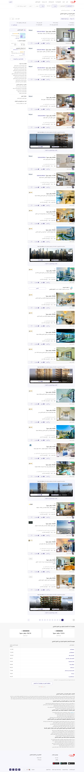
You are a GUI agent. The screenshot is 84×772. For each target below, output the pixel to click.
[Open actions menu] (29, 43)
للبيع (67, 2)
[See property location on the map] (58, 40)
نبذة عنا (56, 758)
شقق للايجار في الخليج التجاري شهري (20, 72)
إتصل (47, 43)
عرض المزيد (15, 25)
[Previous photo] (57, 35)
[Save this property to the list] (32, 43)
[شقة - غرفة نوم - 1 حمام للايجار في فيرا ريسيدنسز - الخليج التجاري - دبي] (51, 120)
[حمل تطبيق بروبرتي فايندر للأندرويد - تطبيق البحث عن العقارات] (63, 763)
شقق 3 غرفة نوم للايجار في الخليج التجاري (19, 75)
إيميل (42, 43)
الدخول (10, 2)
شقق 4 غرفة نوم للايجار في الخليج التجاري (19, 78)
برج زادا (72, 673)
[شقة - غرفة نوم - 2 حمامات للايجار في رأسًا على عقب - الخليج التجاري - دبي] (51, 565)
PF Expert (39, 760)
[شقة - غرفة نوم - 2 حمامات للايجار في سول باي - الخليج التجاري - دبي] (51, 337)
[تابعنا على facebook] (16, 770)
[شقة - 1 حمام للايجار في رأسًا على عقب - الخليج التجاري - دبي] (51, 102)
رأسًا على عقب (71, 655)
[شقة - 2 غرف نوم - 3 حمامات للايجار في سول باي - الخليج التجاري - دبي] (51, 355)
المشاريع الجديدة (58, 2)
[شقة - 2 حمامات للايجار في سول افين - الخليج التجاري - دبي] (51, 198)
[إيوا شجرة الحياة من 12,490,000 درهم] (51, 255)
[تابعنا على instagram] (19, 770)
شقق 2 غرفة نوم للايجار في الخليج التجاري (19, 70)
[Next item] (11, 40)
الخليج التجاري (69, 6)
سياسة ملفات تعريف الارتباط (56, 769)
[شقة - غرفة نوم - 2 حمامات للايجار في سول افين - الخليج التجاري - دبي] (51, 234)
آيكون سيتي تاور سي (70, 658)
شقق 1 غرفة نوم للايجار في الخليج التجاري (19, 67)
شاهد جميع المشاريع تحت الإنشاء (51, 150)
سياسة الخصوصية (65, 769)
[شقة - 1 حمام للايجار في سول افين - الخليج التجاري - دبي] (51, 275)
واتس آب (36, 43)
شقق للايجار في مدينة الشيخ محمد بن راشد (19, 88)
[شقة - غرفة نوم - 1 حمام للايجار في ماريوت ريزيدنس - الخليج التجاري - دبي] (51, 54)
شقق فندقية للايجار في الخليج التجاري (20, 77)
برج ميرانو (72, 667)
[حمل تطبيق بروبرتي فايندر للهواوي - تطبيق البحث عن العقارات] (56, 763)
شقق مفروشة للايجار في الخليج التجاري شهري (19, 73)
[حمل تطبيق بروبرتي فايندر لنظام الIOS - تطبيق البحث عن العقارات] (71, 763)
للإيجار (64, 2)
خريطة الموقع (48, 769)
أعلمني (37, 288)
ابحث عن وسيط (44, 2)
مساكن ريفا (72, 664)
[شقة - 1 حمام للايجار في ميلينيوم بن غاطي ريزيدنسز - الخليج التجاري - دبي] (51, 510)
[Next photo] (74, 35)
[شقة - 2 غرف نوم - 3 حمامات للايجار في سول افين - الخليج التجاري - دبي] (51, 301)
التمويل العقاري (37, 2)
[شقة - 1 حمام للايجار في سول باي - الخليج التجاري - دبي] (51, 433)
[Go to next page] (29, 620)
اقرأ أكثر (23, 54)
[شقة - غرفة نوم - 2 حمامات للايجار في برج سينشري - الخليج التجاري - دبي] (51, 162)
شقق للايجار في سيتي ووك (22, 91)
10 (39, 620)
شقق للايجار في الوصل (22, 93)
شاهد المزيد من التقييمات (18, 59)
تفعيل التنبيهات (64, 19)
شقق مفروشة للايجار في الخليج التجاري (20, 65)
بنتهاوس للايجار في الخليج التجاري (20, 81)
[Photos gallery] (65, 35)
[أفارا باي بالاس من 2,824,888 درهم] (51, 141)
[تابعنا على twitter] (13, 770)
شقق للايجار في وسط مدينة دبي (21, 87)
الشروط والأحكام (72, 769)
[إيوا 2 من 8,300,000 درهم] (51, 603)
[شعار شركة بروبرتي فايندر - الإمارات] (72, 2)
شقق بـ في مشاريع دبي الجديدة (21, 103)
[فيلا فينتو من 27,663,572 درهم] (51, 376)
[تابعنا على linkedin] (10, 770)
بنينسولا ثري (71, 652)
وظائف (56, 760)
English (33, 769)
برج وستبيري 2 (71, 676)
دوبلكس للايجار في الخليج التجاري (21, 80)
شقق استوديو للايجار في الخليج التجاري (20, 69)
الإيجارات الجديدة (59, 630)
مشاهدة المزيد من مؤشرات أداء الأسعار (42, 683)
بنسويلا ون (72, 649)
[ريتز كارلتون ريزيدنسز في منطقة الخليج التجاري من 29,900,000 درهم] (51, 490)
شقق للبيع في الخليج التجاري (21, 98)
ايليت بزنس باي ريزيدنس (69, 670)
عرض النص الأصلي (15, 49)
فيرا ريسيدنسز (71, 661)
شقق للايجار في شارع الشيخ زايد (21, 90)
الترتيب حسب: (17, 19)
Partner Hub (39, 758)
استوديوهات (72, 712)
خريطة (71, 19)
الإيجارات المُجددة (26, 630)
